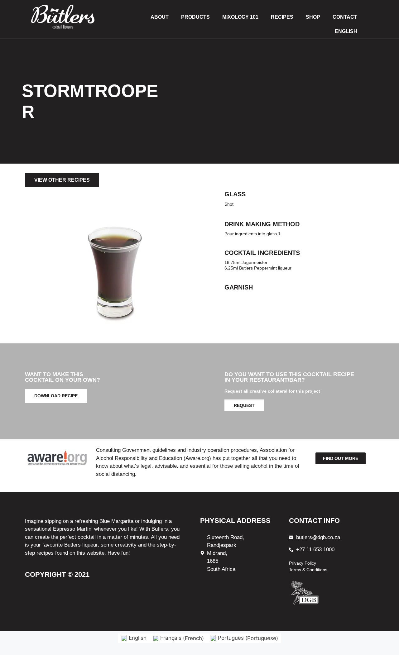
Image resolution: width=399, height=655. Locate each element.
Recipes (282, 17)
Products (195, 17)
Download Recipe (56, 395)
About (160, 17)
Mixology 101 (240, 17)
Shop (313, 17)
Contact (345, 17)
